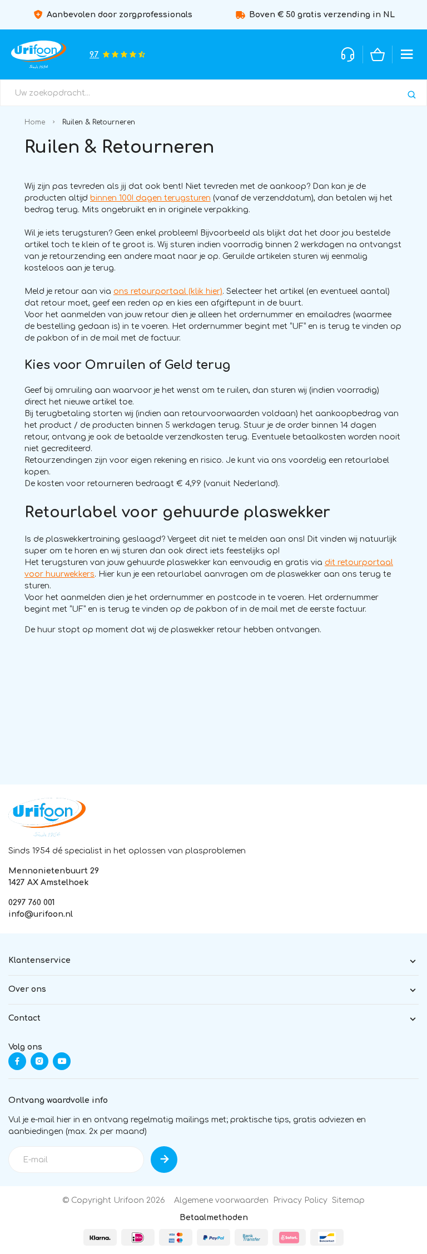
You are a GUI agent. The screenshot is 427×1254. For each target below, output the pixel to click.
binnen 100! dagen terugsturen (150, 198)
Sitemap (348, 1200)
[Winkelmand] (377, 54)
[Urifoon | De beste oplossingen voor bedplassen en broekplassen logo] (47, 817)
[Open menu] (407, 54)
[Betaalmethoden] (100, 1237)
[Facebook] (17, 1061)
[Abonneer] (164, 1159)
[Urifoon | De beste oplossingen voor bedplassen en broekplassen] (38, 54)
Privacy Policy (300, 1200)
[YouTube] (62, 1061)
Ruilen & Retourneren (98, 122)
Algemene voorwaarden (221, 1200)
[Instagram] (39, 1061)
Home (34, 122)
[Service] (348, 54)
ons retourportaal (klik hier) (167, 291)
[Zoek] (411, 94)
